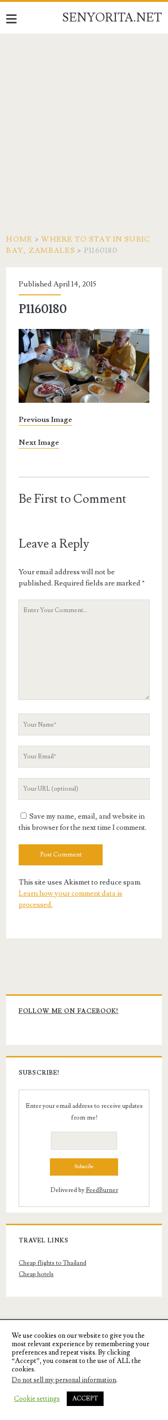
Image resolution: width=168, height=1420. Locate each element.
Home (19, 239)
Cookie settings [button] (37, 1399)
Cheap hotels (36, 1274)
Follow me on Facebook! (69, 1011)
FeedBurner (102, 1190)
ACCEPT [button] (85, 1398)
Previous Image (45, 419)
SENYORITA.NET (112, 18)
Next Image (39, 442)
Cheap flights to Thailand (52, 1263)
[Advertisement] (84, 122)
